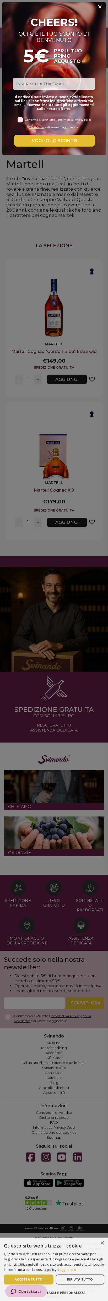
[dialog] (54, 1269)
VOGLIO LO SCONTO (54, 140)
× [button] (102, 1243)
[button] (54, 1292)
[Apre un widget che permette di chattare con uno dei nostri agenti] (26, 1291)
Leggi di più (67, 1269)
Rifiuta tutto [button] (80, 1279)
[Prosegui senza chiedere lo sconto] (100, 7)
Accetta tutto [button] (28, 1279)
